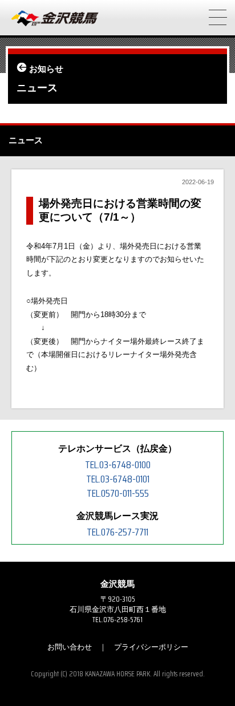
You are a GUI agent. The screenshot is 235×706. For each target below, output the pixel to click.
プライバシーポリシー (151, 647)
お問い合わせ (69, 647)
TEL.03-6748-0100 (118, 465)
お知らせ (46, 69)
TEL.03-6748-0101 (117, 479)
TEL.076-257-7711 (117, 532)
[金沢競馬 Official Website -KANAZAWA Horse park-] (55, 18)
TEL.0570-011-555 (118, 493)
